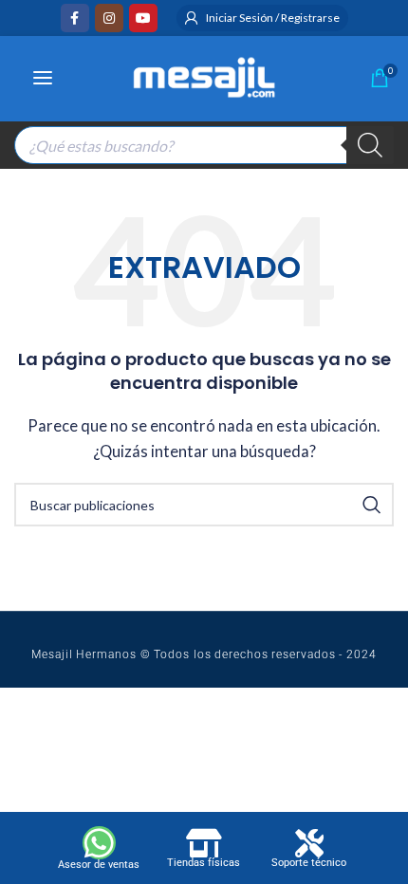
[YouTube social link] (143, 18)
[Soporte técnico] (309, 843)
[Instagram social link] (109, 18)
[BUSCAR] (372, 504)
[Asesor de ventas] (99, 842)
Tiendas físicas (203, 862)
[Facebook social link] (75, 18)
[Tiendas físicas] (204, 843)
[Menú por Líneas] (43, 78)
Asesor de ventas (98, 864)
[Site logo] (204, 74)
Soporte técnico (308, 862)
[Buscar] (370, 145)
